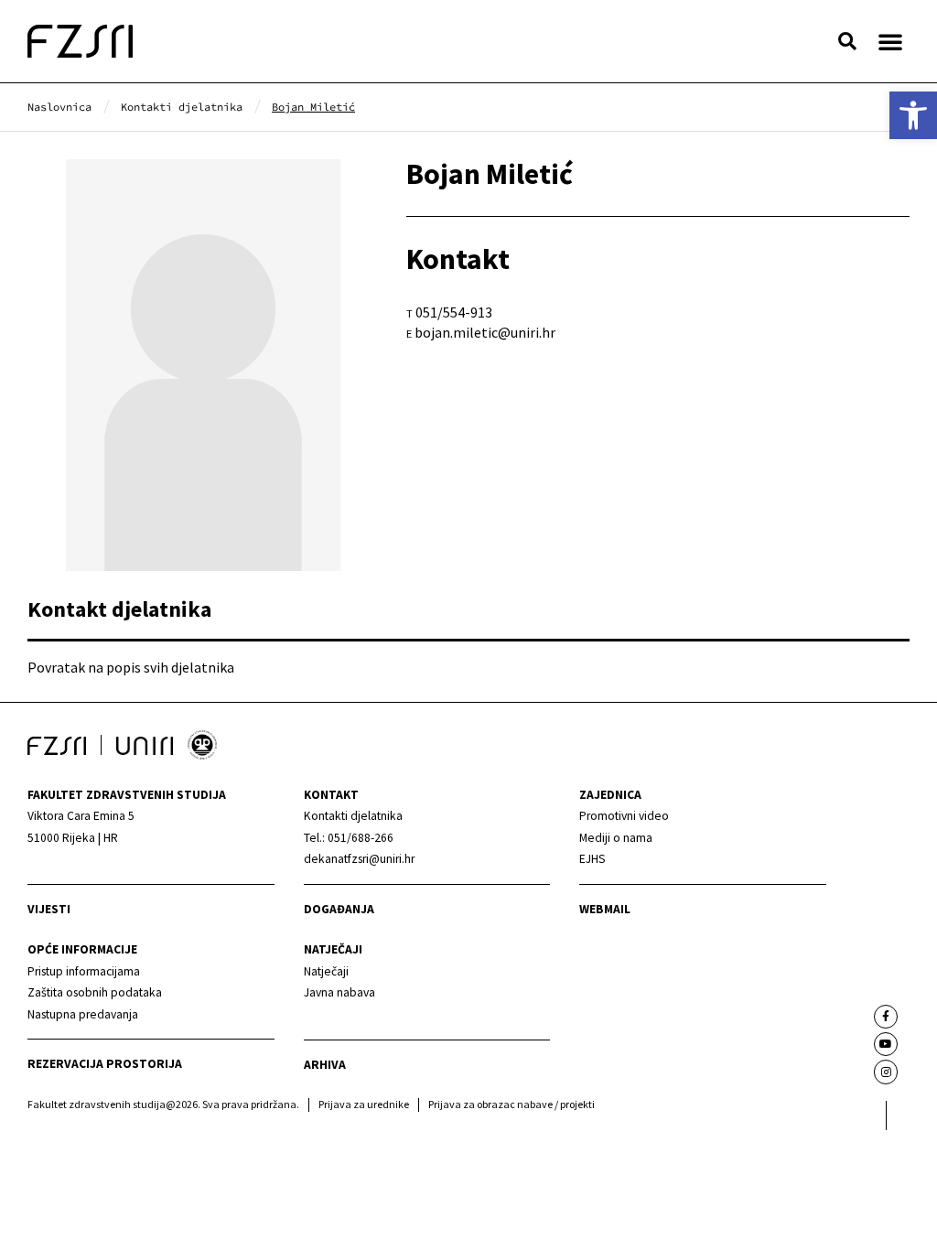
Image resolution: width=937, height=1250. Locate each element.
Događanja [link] (339, 909)
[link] (913, 115)
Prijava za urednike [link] (363, 1104)
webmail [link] (604, 909)
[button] (847, 41)
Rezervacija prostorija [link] (104, 1064)
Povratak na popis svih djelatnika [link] (130, 667)
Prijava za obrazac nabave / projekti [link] (511, 1104)
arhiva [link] (325, 1064)
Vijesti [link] (48, 909)
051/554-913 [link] (453, 312)
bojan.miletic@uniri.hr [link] (485, 332)
